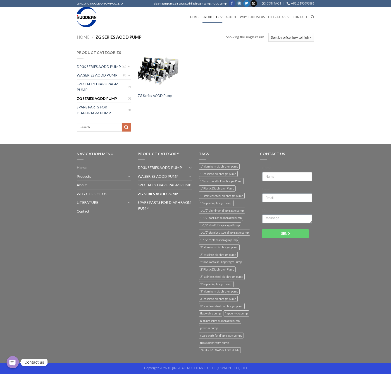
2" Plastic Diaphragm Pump (217, 269)
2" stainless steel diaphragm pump (221, 276)
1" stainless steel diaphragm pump (221, 196)
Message (268, 211)
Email (266, 189)
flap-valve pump (210, 313)
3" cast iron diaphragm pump (218, 299)
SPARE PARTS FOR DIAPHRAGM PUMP (94, 110)
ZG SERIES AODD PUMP (97, 98)
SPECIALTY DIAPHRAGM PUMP (98, 87)
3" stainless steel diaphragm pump (221, 306)
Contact (300, 17)
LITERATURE (277, 17)
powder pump (209, 328)
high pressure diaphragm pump (220, 321)
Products (211, 17)
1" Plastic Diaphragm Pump (217, 188)
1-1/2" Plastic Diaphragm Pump (220, 225)
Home (194, 17)
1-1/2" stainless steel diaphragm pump (224, 232)
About (231, 17)
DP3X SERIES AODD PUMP (99, 66)
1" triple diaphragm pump (216, 203)
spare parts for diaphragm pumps (221, 335)
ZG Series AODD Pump (155, 96)
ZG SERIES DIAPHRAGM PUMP (219, 350)
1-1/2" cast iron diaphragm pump (221, 218)
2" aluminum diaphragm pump (219, 247)
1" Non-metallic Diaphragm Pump (221, 181)
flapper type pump (236, 313)
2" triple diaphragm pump (216, 284)
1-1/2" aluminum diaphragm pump (222, 210)
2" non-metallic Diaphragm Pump (221, 262)
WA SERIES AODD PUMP (97, 75)
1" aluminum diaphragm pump (219, 166)
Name (266, 168)
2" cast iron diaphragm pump (218, 255)
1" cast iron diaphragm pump (218, 174)
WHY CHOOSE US (252, 17)
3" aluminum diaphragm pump (219, 291)
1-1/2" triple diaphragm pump (219, 240)
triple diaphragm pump (214, 343)
